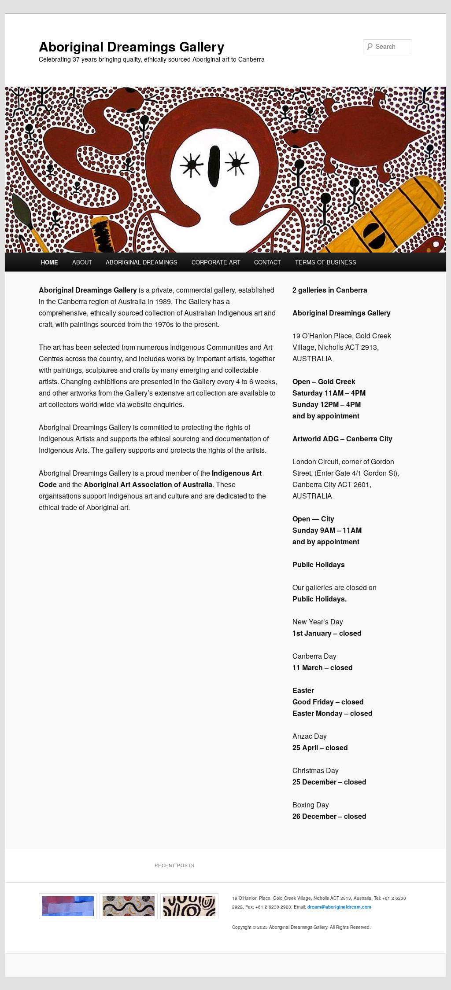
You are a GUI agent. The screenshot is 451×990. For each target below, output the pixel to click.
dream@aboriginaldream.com (339, 907)
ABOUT (82, 262)
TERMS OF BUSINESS (325, 262)
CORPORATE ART (216, 262)
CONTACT (267, 262)
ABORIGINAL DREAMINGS (141, 262)
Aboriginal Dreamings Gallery (132, 46)
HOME (49, 262)
